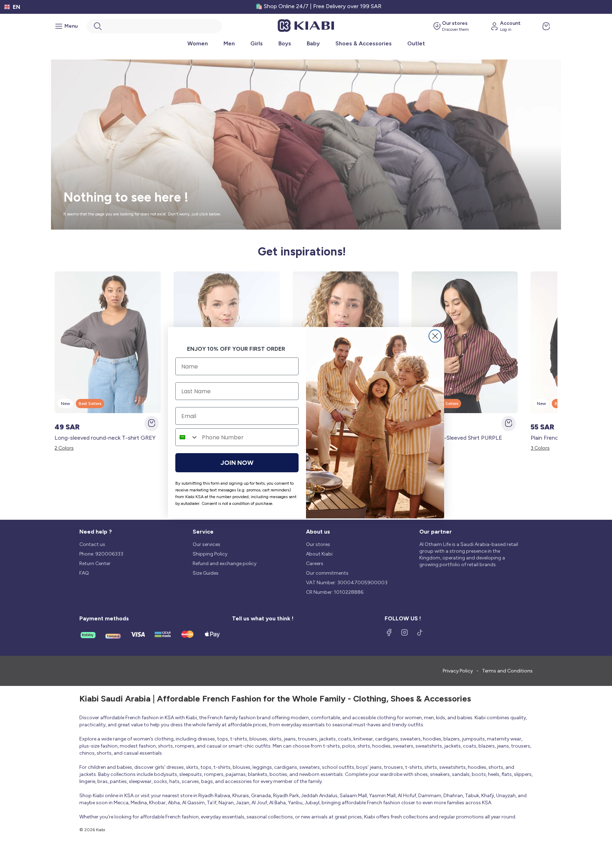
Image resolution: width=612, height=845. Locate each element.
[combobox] (187, 437)
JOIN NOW (237, 463)
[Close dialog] (435, 336)
